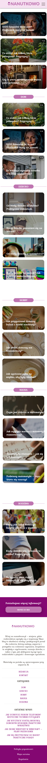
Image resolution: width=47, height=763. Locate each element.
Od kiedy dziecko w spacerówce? (25, 253)
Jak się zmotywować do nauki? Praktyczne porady (23, 736)
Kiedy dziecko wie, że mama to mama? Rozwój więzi (23, 552)
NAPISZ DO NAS (23, 610)
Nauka (23, 390)
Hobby (23, 300)
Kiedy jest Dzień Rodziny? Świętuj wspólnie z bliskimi (21, 526)
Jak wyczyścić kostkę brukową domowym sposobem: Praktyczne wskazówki (23, 723)
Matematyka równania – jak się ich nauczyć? (25, 455)
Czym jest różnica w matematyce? (26, 412)
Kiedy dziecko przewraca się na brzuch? (24, 229)
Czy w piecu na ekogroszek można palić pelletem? (21, 81)
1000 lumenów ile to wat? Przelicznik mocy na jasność (18, 28)
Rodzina (23, 503)
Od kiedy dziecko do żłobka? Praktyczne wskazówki (23, 207)
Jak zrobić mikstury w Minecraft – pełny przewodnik (23, 730)
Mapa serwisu (23, 754)
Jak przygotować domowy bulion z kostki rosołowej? (21, 323)
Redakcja (23, 671)
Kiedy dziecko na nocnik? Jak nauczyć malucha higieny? (23, 274)
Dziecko (23, 186)
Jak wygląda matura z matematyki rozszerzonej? (26, 433)
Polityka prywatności (23, 749)
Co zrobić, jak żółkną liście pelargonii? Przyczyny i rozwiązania (17, 54)
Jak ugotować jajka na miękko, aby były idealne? (21, 375)
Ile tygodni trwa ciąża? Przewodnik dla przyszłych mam (21, 578)
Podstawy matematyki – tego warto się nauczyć (23, 478)
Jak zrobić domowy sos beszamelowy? (19, 349)
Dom (23, 97)
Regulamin (23, 759)
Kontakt (23, 675)
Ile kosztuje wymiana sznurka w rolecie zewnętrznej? (23, 172)
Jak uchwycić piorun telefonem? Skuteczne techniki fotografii (23, 716)
